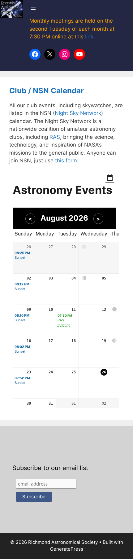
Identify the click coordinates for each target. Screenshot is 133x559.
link (89, 36)
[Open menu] (33, 8)
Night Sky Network (78, 113)
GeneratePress (66, 549)
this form (66, 160)
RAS (54, 137)
